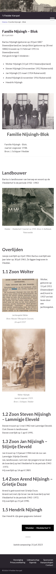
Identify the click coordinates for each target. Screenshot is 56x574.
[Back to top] (49, 567)
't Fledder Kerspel (11, 15)
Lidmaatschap (33, 560)
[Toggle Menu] (52, 19)
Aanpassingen (46, 562)
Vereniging (18, 560)
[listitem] (7, 113)
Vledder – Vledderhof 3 (37, 527)
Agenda (32, 562)
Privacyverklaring (17, 562)
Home (4, 22)
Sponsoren (48, 560)
